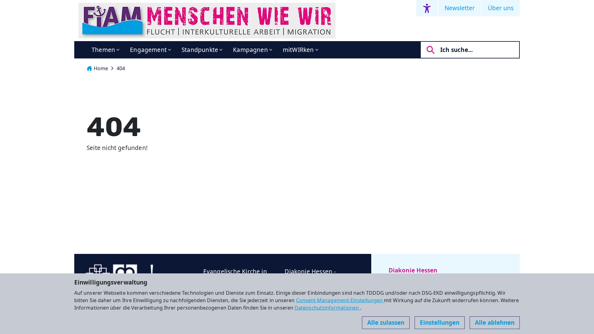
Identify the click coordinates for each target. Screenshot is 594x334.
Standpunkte (200, 50)
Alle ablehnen (494, 323)
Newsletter (460, 8)
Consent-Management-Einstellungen (340, 300)
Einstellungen (439, 323)
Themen (103, 50)
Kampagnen (250, 50)
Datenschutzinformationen (327, 307)
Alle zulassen (385, 323)
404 (121, 68)
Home (101, 68)
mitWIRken (298, 50)
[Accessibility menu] (427, 8)
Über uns (501, 8)
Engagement (148, 50)
